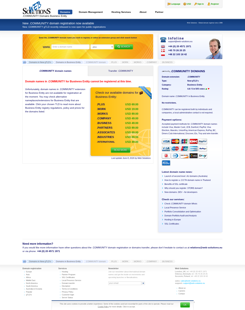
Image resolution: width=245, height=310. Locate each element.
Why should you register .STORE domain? (183, 188)
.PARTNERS (104, 127)
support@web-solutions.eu (180, 41)
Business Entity (194, 85)
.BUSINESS (104, 123)
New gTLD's (193, 81)
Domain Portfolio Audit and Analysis (180, 215)
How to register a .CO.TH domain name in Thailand (187, 180)
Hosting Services (121, 12)
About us (182, 288)
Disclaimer (66, 286)
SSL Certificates (171, 224)
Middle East (30, 280)
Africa (28, 277)
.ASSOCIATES (106, 132)
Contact (181, 294)
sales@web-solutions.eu (190, 281)
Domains (65, 12)
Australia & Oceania (34, 289)
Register (215, 4)
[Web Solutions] (24, 261)
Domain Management (91, 12)
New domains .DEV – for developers (180, 192)
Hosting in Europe (172, 219)
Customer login (68, 295)
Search (125, 47)
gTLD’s (29, 295)
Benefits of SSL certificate (176, 184)
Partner (159, 12)
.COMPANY (104, 118)
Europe (29, 272)
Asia (28, 275)
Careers (181, 291)
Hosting (65, 272)
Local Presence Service (175, 207)
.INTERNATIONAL (106, 142)
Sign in (200, 4)
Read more (120, 150)
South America (32, 286)
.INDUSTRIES (105, 137)
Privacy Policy (67, 292)
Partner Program (68, 275)
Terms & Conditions (70, 289)
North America (32, 283)
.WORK (101, 109)
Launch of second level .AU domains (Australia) (186, 176)
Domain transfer (68, 283)
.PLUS (101, 104)
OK (185, 305)
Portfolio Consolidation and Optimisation (182, 211)
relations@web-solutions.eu (206, 247)
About (143, 12)
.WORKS (102, 113)
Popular (29, 292)
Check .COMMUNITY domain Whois (180, 203)
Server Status (67, 297)
